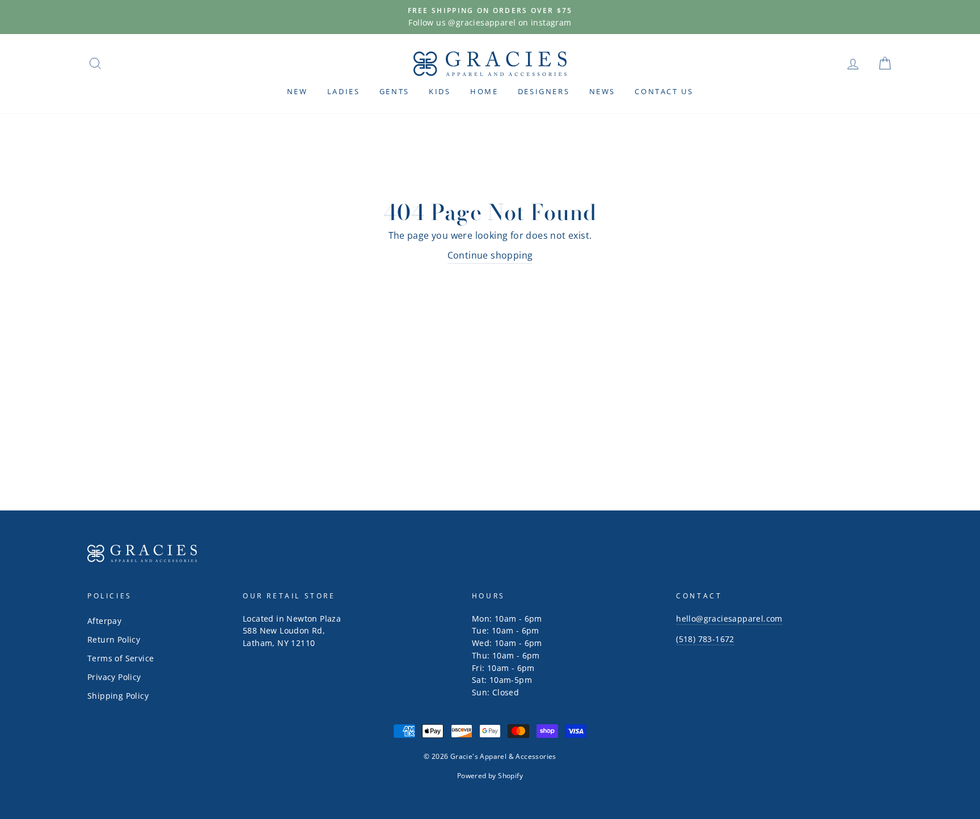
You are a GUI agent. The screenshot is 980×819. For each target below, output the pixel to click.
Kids (439, 91)
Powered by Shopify (490, 775)
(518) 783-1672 (705, 639)
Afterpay (104, 620)
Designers (543, 91)
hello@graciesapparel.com (729, 618)
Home (484, 91)
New (297, 91)
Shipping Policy (118, 695)
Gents (394, 91)
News (602, 91)
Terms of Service (120, 658)
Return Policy (113, 639)
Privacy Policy (114, 677)
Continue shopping (490, 255)
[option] (490, 17)
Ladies (343, 91)
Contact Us (664, 91)
